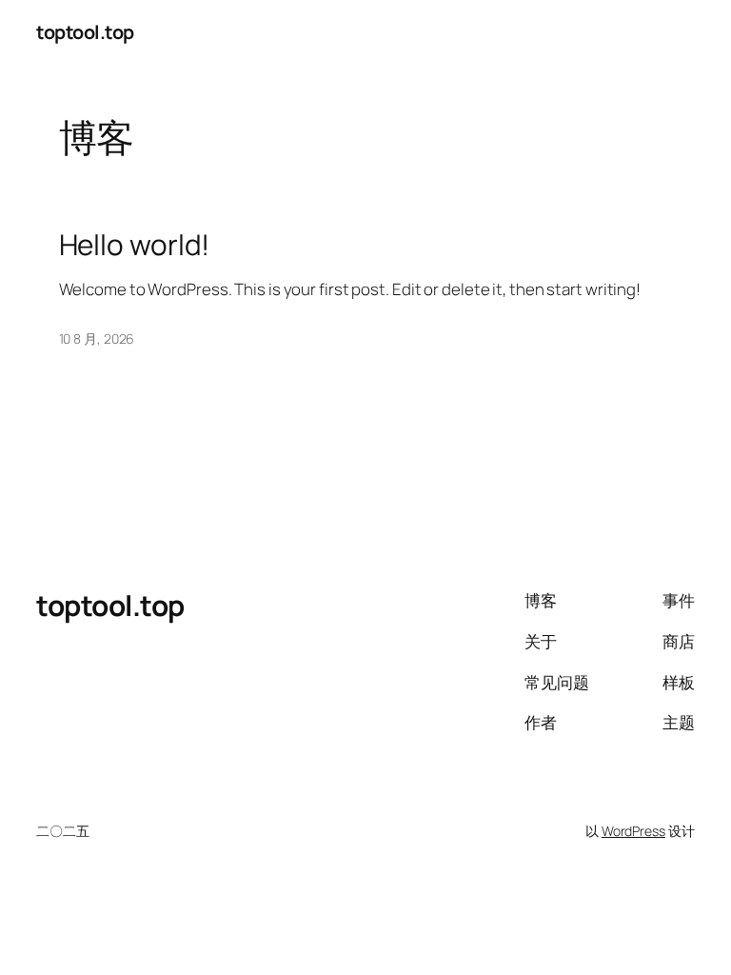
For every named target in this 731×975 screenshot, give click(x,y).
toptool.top (85, 32)
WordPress (633, 831)
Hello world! (134, 244)
